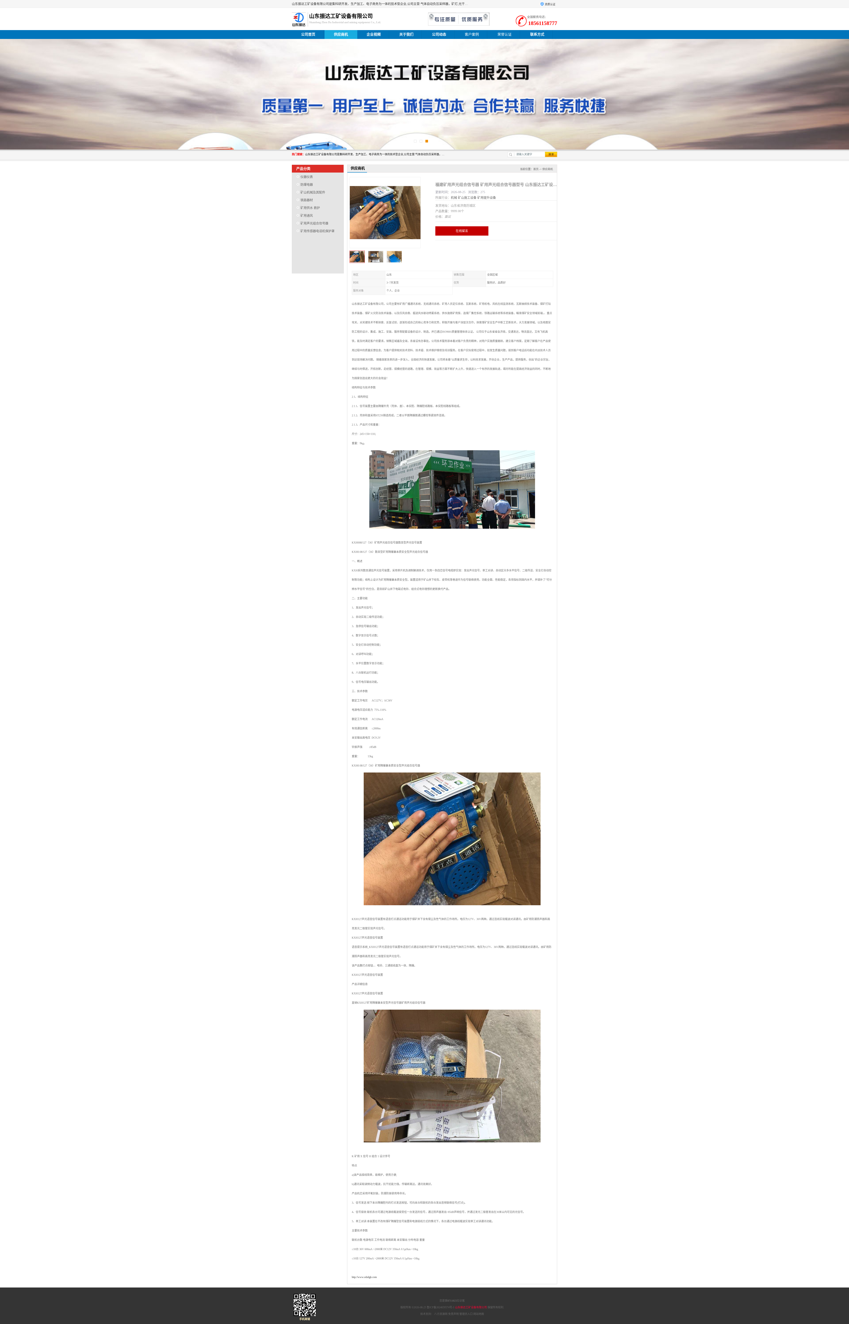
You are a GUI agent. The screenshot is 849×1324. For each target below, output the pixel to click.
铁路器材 (306, 200)
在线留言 (462, 231)
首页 (536, 169)
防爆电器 (306, 184)
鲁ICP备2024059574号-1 (440, 1307)
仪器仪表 (306, 177)
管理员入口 (466, 1314)
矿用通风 (306, 215)
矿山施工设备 (467, 197)
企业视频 (374, 34)
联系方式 (537, 34)
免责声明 (453, 1314)
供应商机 (341, 34)
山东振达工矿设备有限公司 (471, 1307)
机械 (454, 197)
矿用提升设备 (486, 197)
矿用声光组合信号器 (314, 223)
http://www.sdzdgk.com (364, 1277)
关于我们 (406, 34)
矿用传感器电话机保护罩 (317, 231)
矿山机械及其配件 (312, 192)
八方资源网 (440, 1314)
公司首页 (308, 34)
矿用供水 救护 (310, 207)
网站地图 (478, 1314)
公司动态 (439, 34)
